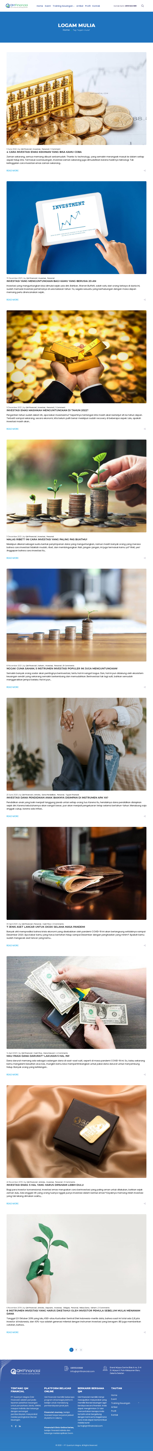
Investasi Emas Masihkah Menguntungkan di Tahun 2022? (47, 410)
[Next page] (81, 1350)
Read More (13, 170)
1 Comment (55, 149)
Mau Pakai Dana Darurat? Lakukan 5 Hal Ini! (38, 1056)
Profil (87, 5)
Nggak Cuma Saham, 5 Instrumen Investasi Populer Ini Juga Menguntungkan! (62, 668)
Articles (37, 795)
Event (48, 5)
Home (40, 5)
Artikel (79, 5)
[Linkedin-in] (20, 1426)
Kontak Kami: (125, 6)
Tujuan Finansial (72, 795)
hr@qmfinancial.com (91, 1425)
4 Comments (62, 1053)
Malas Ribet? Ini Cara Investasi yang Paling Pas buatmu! (47, 539)
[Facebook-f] (16, 1426)
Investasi (36, 149)
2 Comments (58, 924)
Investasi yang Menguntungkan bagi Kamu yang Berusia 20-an (51, 281)
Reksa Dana (84, 1308)
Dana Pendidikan (49, 795)
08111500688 (76, 1367)
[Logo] (17, 6)
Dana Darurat (49, 1053)
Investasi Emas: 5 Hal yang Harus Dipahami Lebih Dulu (45, 1185)
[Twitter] (12, 1426)
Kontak (96, 5)
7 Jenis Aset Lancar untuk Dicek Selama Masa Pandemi (46, 926)
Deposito (49, 1308)
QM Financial (26, 149)
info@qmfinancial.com (82, 1371)
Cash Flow (47, 924)
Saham (41, 665)
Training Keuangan (63, 5)
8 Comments (68, 665)
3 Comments (69, 1182)
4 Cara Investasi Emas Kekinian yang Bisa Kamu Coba (44, 152)
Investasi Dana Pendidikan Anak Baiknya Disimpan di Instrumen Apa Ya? (57, 797)
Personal (45, 149)
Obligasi (66, 1308)
